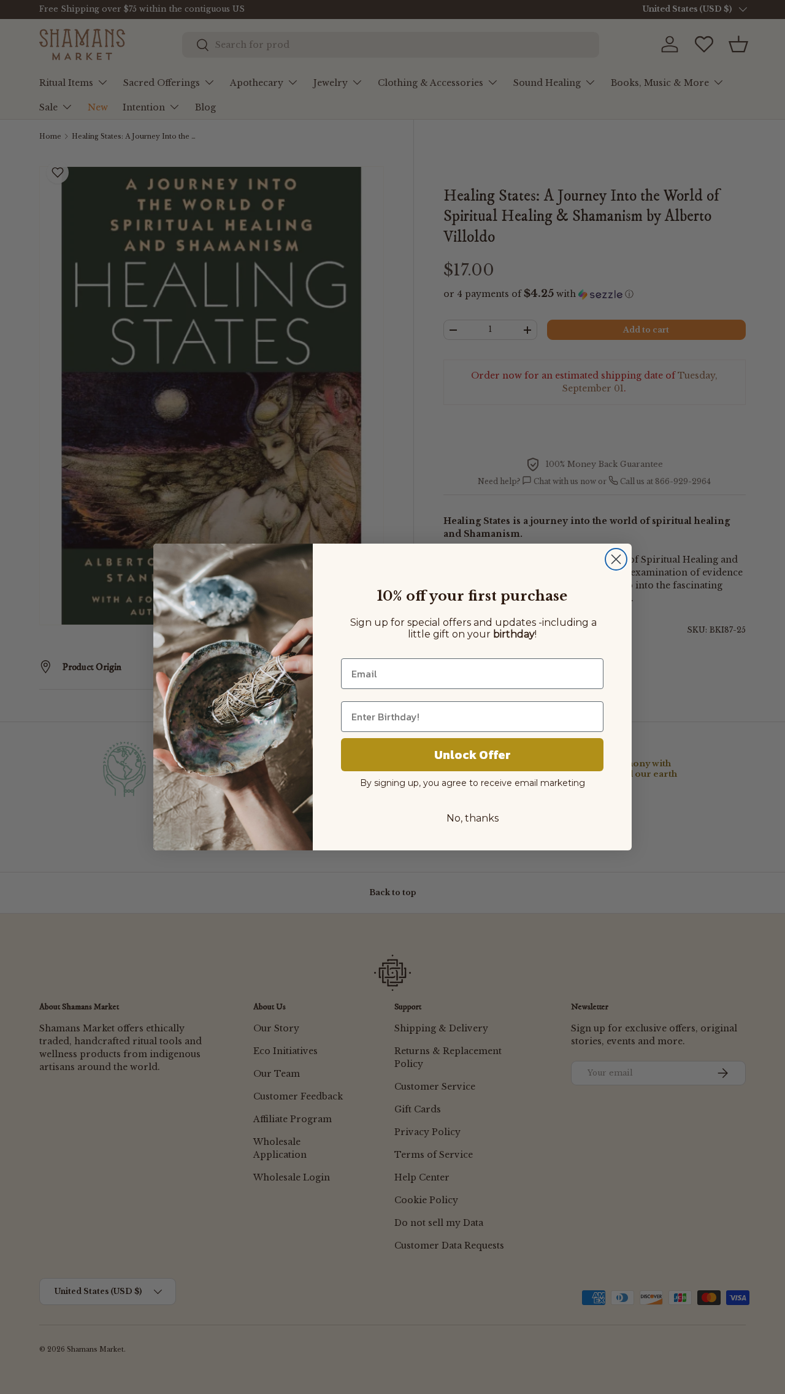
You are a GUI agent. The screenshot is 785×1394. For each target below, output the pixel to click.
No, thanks (472, 818)
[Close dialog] (616, 559)
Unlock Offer (472, 754)
